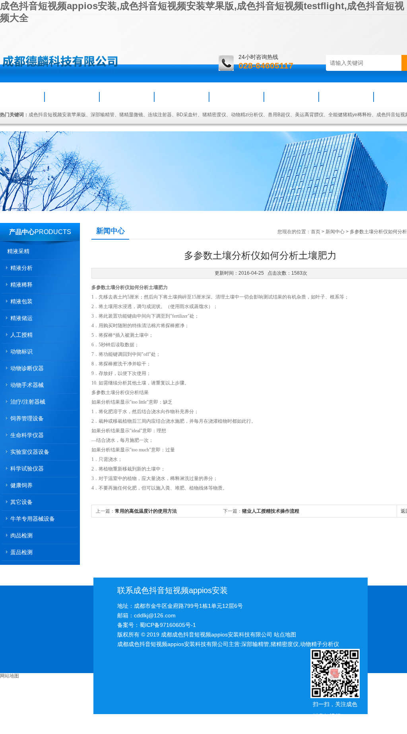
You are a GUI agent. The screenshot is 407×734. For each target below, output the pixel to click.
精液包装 (21, 301)
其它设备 (21, 502)
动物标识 (21, 351)
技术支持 (236, 97)
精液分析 (21, 268)
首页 (22, 97)
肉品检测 (21, 535)
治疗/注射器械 (27, 401)
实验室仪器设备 (29, 452)
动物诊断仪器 (27, 368)
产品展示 (182, 97)
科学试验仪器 (27, 468)
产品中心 (22, 231)
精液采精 (18, 251)
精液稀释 (21, 284)
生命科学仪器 (27, 435)
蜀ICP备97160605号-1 (168, 625)
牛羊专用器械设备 (32, 518)
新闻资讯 (127, 97)
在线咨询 (346, 97)
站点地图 (285, 634)
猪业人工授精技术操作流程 (270, 511)
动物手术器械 (27, 385)
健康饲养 (21, 485)
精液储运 (21, 318)
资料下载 (291, 97)
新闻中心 (335, 231)
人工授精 (21, 335)
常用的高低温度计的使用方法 (146, 511)
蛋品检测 (21, 552)
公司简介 (72, 97)
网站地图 (9, 676)
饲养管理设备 (27, 418)
